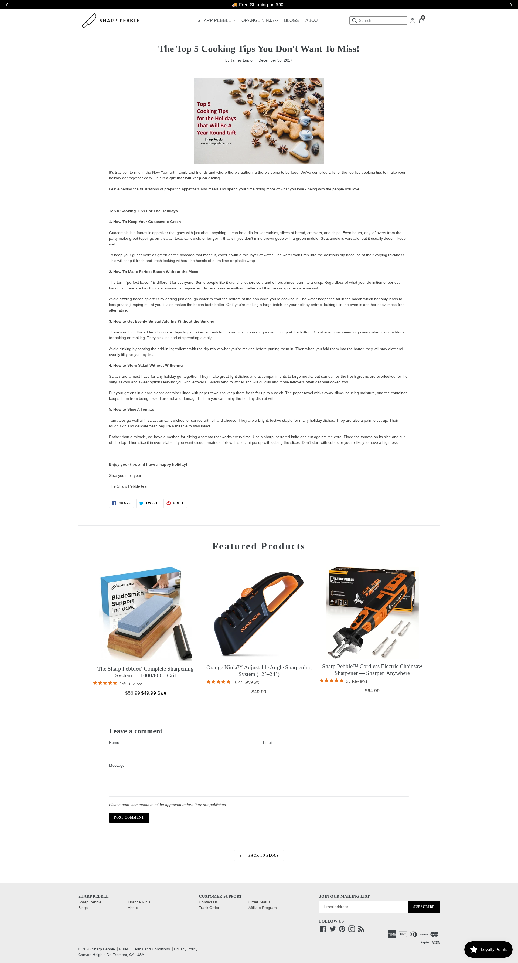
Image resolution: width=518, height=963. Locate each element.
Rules (124, 949)
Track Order (209, 907)
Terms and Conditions (151, 949)
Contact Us (208, 902)
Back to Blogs (262, 855)
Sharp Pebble (217, 20)
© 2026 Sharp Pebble (96, 949)
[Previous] (4, 4)
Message (117, 765)
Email (267, 742)
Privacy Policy (185, 949)
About (313, 20)
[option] (259, 4)
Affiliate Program (262, 907)
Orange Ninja (260, 20)
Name (114, 742)
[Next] (509, 4)
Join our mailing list (344, 896)
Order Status (259, 902)
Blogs (291, 20)
